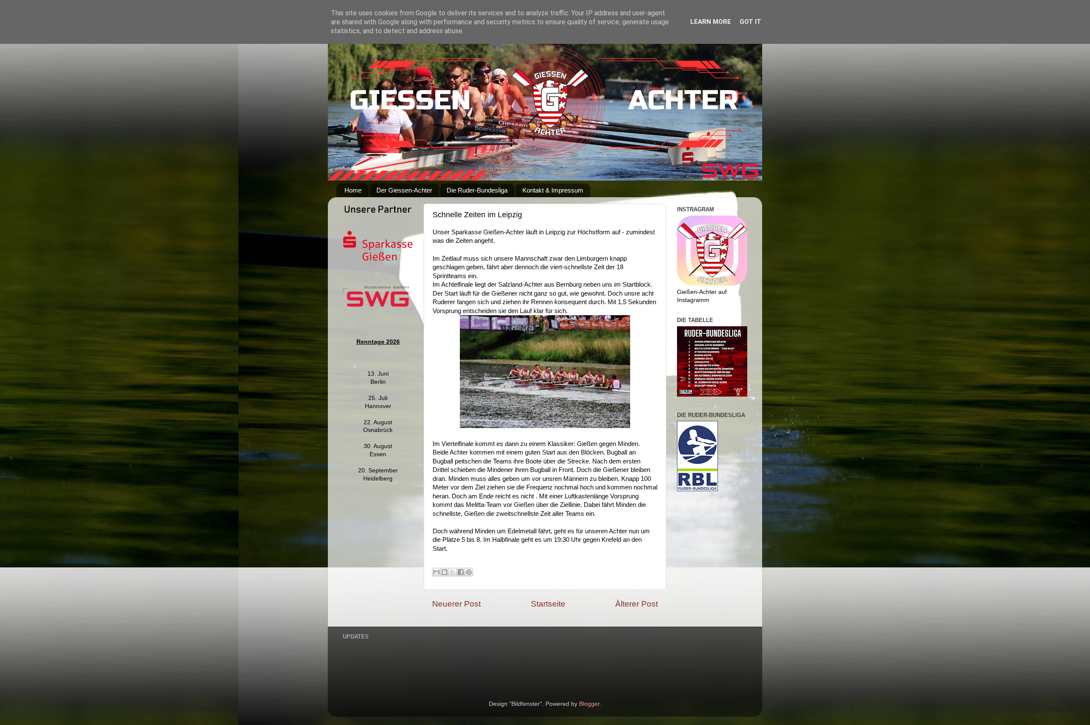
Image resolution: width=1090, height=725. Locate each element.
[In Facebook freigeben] (460, 572)
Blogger (589, 704)
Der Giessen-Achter (404, 190)
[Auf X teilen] (452, 572)
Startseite (548, 603)
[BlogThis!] (444, 572)
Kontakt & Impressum (552, 190)
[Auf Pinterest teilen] (469, 572)
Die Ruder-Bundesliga (477, 190)
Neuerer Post (456, 603)
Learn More (710, 22)
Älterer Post (636, 603)
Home (352, 190)
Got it (750, 22)
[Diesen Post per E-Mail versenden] (436, 572)
